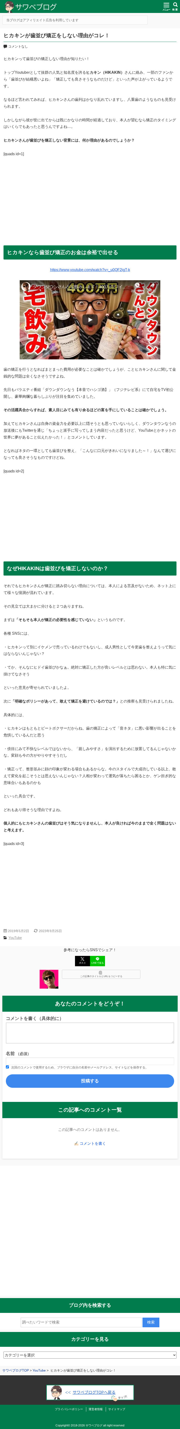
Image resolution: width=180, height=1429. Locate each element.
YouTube (15, 938)
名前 (18, 1053)
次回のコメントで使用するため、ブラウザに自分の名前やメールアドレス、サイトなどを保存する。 (79, 1067)
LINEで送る (97, 963)
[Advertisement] (90, 199)
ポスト (82, 963)
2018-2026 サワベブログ (86, 1425)
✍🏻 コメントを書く (90, 1143)
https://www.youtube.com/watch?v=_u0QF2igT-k (90, 270)
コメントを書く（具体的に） (35, 1018)
